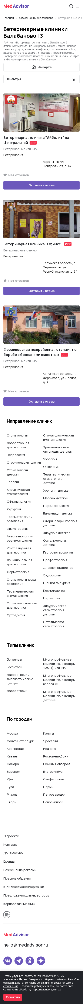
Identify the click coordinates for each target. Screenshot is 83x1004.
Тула (10, 787)
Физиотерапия (18, 529)
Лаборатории (17, 691)
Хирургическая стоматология (18, 492)
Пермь (48, 787)
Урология (50, 459)
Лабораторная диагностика (18, 445)
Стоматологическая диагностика (22, 605)
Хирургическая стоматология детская (54, 610)
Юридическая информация (23, 887)
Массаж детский (55, 498)
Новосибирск (53, 802)
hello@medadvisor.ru (25, 945)
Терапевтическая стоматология (20, 593)
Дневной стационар (58, 568)
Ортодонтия (16, 615)
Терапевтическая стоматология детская (56, 478)
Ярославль (51, 741)
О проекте (11, 836)
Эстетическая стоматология (53, 624)
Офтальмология (19, 501)
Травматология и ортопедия (20, 519)
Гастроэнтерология (58, 552)
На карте (44, 67)
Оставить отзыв (42, 185)
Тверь (11, 802)
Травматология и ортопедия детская (58, 449)
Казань (12, 756)
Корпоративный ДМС (19, 904)
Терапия (13, 482)
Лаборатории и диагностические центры (20, 679)
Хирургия (14, 509)
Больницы (14, 659)
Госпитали (14, 667)
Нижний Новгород (56, 764)
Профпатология (55, 560)
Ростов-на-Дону (55, 756)
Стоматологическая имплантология (58, 437)
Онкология (51, 467)
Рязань (12, 794)
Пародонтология (56, 506)
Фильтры (14, 79)
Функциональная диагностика (19, 562)
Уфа (10, 779)
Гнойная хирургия (56, 583)
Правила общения (17, 878)
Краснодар (15, 749)
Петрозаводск (54, 794)
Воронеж (13, 772)
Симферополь (53, 779)
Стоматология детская (18, 472)
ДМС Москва (13, 853)
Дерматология (18, 572)
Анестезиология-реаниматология (20, 538)
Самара (13, 764)
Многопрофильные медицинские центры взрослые (59, 680)
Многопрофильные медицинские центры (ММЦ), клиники (59, 663)
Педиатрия (51, 598)
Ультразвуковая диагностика (19, 550)
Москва (12, 733)
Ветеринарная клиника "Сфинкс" (33, 244)
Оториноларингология (24, 462)
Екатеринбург (53, 772)
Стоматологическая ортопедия (22, 581)
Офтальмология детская (55, 542)
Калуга (48, 733)
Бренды (9, 861)
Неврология (16, 455)
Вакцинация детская (58, 513)
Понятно (13, 997)
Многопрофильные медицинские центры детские (59, 696)
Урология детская (56, 490)
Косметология (54, 590)
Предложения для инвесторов (26, 895)
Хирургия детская (56, 533)
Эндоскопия (52, 575)
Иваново (49, 749)
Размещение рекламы (20, 870)
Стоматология (18, 435)
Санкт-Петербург (20, 741)
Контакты (10, 844)
